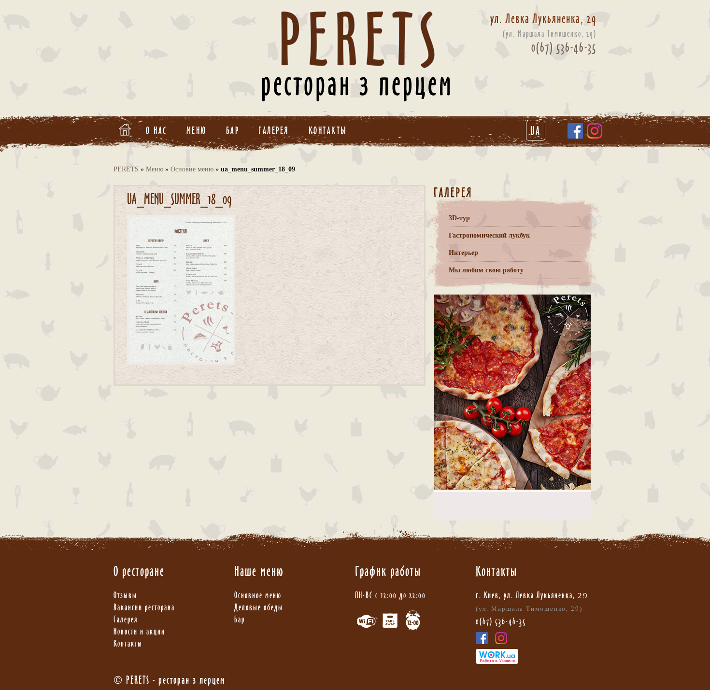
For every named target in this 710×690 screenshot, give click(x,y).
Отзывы (125, 595)
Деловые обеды (258, 607)
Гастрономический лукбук (489, 235)
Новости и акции (139, 631)
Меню (196, 131)
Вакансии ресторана (144, 607)
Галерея (273, 131)
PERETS (126, 169)
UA (535, 131)
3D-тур (459, 218)
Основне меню (191, 169)
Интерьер (463, 252)
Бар (233, 131)
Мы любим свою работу (486, 270)
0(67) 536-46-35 (563, 47)
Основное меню (258, 595)
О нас (156, 131)
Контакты (328, 131)
